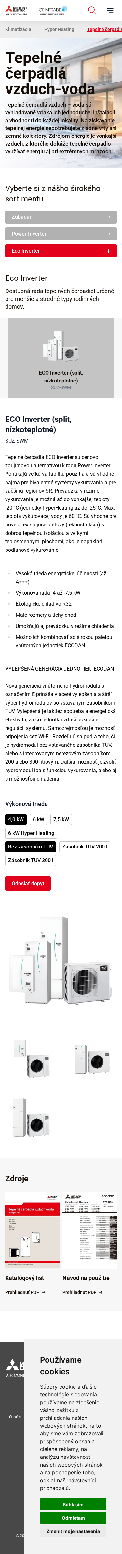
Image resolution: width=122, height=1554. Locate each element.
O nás (15, 1416)
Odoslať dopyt (28, 883)
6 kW (38, 819)
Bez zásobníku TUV (30, 847)
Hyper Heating (59, 29)
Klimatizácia (18, 29)
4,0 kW (16, 819)
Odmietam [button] (73, 1518)
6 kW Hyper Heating (31, 833)
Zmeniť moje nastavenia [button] (73, 1531)
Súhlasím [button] (73, 1504)
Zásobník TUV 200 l (84, 847)
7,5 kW (61, 819)
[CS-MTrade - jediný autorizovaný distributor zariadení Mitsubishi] (36, 10)
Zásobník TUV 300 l (30, 860)
